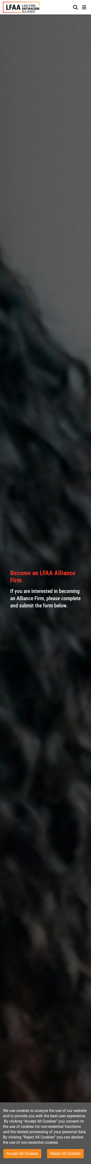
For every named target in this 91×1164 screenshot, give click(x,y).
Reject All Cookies (65, 1153)
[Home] (21, 7)
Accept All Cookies (22, 1153)
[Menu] (84, 7)
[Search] (75, 7)
